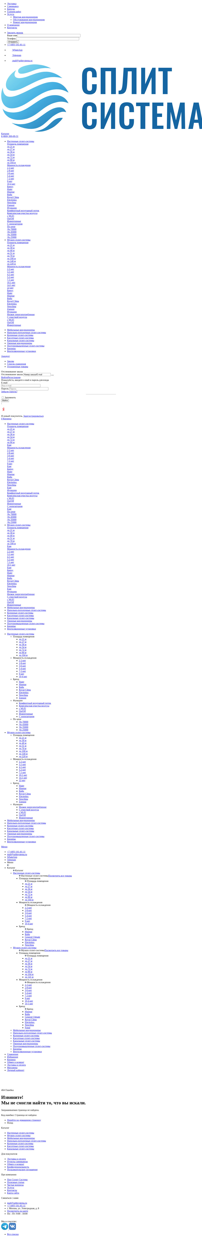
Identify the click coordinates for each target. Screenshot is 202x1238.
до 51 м (22, 746)
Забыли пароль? (9, 391)
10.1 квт (23, 775)
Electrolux (24, 692)
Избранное (12, 1057)
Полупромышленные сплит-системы (25, 836)
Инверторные (26, 714)
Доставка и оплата (16, 1065)
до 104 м (23, 655)
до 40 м (22, 743)
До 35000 (23, 727)
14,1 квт (29, 1003)
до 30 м (22, 740)
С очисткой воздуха (29, 809)
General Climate (32, 937)
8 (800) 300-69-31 (9, 136)
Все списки (13, 1234)
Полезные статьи (15, 1182)
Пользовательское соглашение (22, 1169)
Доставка (11, 3)
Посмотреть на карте (17, 1211)
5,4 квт (22, 668)
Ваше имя (12, 35)
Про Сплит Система (17, 1179)
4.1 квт (22, 767)
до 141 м (29, 977)
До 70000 (23, 722)
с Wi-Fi (22, 708)
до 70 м (22, 748)
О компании (13, 25)
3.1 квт (22, 764)
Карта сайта (13, 1193)
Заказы (10, 361)
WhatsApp (12, 857)
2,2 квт (22, 660)
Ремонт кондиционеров (25, 22)
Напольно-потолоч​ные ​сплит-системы (26, 823)
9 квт (21, 674)
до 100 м (23, 751)
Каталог (5, 133)
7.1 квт (22, 772)
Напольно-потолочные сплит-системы (26, 1141)
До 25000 (23, 730)
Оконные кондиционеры (19, 833)
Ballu (21, 687)
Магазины (12, 1067)
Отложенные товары (17, 366)
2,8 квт (22, 663)
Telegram (11, 859)
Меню (4, 846)
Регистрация (14, 377)
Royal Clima (25, 690)
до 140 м (23, 754)
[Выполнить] (52, 375)
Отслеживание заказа (12, 374)
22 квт (22, 780)
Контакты (12, 27)
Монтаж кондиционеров (25, 17)
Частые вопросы (15, 1185)
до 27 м (22, 642)
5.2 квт (22, 769)
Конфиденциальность (18, 1167)
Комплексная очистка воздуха (34, 706)
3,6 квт (22, 666)
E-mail (4, 382)
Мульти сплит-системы (18, 732)
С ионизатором (26, 716)
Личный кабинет (15, 1070)
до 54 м (22, 647)
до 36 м (22, 644)
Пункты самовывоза (17, 1161)
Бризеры (11, 839)
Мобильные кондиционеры (21, 820)
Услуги (10, 14)
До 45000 (23, 724)
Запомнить (10, 397)
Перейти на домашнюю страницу (24, 1120)
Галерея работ (14, 11)
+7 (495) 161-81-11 (16, 44)
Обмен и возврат (15, 1062)
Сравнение (12, 1054)
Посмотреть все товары (60, 875)
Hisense (22, 684)
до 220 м (23, 756)
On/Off (22, 711)
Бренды (11, 9)
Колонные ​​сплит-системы (20, 825)
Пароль (5, 388)
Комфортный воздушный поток (35, 703)
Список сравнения (16, 364)
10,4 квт (23, 676)
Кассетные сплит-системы (20, 828)
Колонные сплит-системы (20, 1143)
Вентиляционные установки (21, 841)
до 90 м (22, 652)
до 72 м (22, 650)
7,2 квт (22, 671)
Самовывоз (12, 6)
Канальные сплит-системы (20, 831)
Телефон (11, 38)
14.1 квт (23, 777)
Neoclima (23, 695)
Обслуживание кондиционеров (29, 19)
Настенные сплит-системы (20, 634)
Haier (21, 682)
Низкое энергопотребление (32, 807)
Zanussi (22, 698)
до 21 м (22, 639)
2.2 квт (22, 762)
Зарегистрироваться (33, 416)
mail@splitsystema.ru (17, 854)
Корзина (11, 1059)
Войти (4, 377)
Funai (27, 1027)
